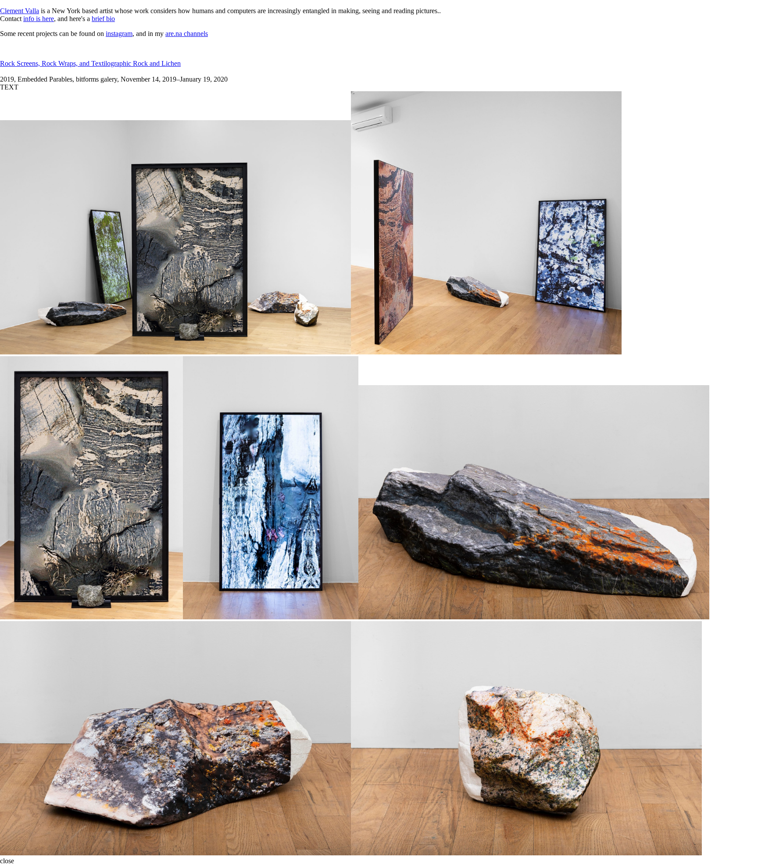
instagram (119, 33)
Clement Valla (19, 10)
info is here (38, 18)
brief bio (103, 18)
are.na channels (186, 33)
